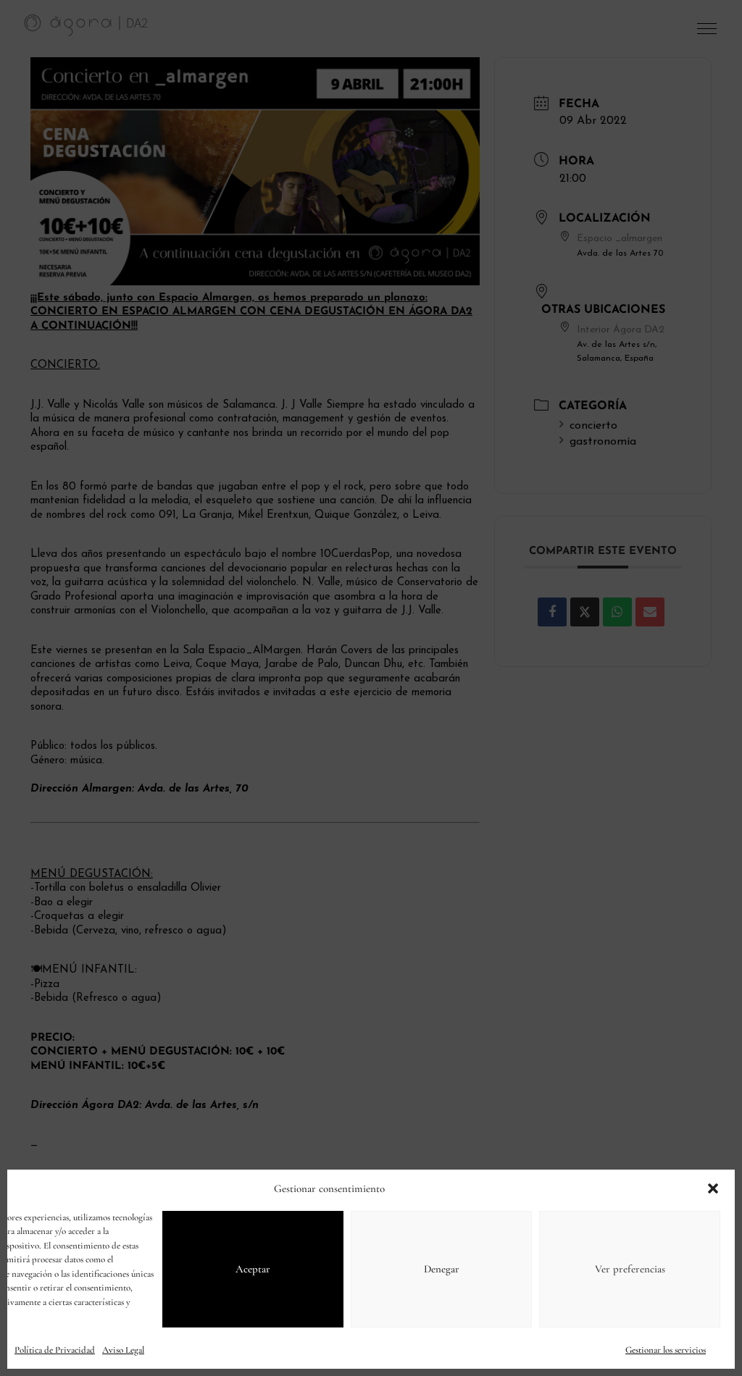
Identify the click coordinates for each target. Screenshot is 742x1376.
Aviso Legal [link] (123, 1350)
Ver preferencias (630, 1268)
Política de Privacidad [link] (54, 1350)
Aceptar (252, 1268)
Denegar (441, 1268)
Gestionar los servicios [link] (665, 1350)
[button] (713, 1188)
